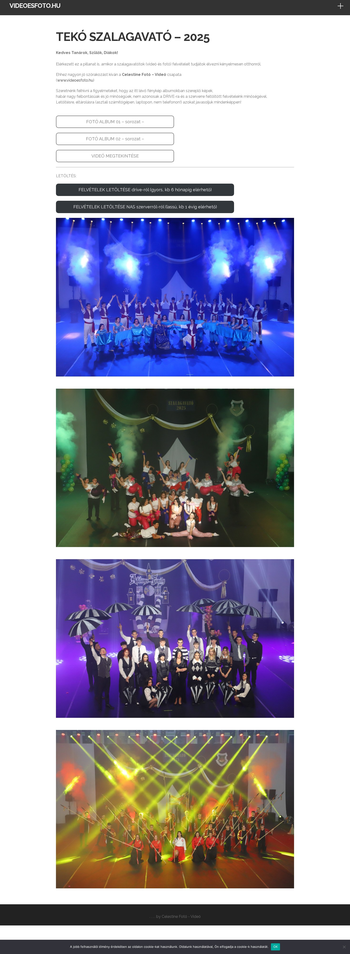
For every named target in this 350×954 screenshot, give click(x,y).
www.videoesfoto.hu (75, 80)
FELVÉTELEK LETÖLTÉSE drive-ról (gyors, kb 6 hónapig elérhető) (145, 189)
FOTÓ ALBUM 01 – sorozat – (115, 121)
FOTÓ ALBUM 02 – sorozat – (115, 138)
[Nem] (344, 946)
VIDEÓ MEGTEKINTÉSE (115, 155)
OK (275, 947)
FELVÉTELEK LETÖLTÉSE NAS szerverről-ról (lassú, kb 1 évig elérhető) (145, 206)
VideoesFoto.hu (35, 5)
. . (151, 916)
